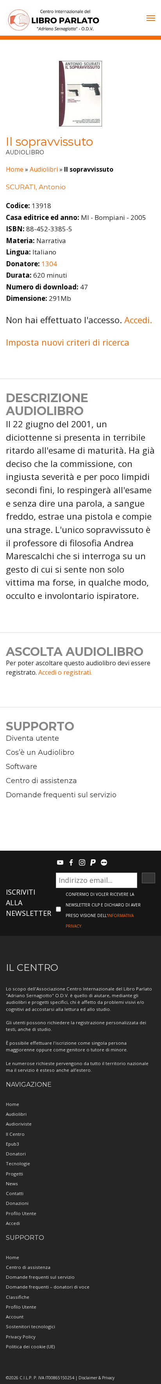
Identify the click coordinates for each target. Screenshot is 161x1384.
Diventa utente (32, 738)
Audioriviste (19, 1124)
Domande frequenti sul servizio (61, 795)
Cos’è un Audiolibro (40, 752)
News (12, 1183)
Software (21, 766)
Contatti (14, 1193)
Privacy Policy (21, 1337)
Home (14, 169)
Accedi (13, 1223)
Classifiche (17, 1297)
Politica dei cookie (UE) (30, 1346)
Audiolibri (44, 169)
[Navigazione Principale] (151, 18)
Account (14, 1317)
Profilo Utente (21, 1213)
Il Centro (15, 1134)
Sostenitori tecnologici (30, 1326)
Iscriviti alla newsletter (28, 902)
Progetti (14, 1174)
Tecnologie (18, 1163)
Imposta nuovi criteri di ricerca (67, 342)
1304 (49, 263)
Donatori (16, 1154)
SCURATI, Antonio (36, 187)
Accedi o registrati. (65, 672)
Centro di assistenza (41, 780)
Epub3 (12, 1144)
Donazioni (17, 1203)
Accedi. (138, 320)
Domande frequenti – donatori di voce (47, 1287)
